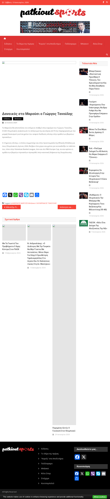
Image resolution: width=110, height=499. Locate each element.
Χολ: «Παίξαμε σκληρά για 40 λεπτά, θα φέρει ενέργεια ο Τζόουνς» (98, 152)
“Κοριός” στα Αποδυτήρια (49, 44)
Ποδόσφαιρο (70, 44)
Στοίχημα (8, 49)
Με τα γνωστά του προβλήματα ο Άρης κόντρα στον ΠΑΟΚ (11, 246)
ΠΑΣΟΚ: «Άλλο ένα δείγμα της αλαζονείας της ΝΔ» (98, 225)
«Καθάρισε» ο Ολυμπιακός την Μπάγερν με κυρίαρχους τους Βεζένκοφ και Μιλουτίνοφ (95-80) (98, 202)
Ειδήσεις (8, 44)
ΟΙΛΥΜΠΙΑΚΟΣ (41, 203)
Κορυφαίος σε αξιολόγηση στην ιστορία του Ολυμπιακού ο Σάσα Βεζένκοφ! (98, 176)
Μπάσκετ (85, 44)
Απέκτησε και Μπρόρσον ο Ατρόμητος (68, 207)
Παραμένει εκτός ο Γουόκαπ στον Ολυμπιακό (63, 429)
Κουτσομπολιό (23, 49)
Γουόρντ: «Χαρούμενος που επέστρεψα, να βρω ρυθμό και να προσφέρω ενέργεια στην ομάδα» (98, 109)
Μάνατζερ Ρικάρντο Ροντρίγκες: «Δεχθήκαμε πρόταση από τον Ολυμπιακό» (13, 207)
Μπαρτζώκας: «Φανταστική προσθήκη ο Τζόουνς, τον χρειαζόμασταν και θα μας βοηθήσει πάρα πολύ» (98, 80)
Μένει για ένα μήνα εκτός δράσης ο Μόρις (97, 132)
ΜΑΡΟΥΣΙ (24, 203)
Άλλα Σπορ (97, 44)
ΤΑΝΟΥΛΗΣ (52, 203)
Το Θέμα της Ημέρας (25, 44)
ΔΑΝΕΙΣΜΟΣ (15, 203)
